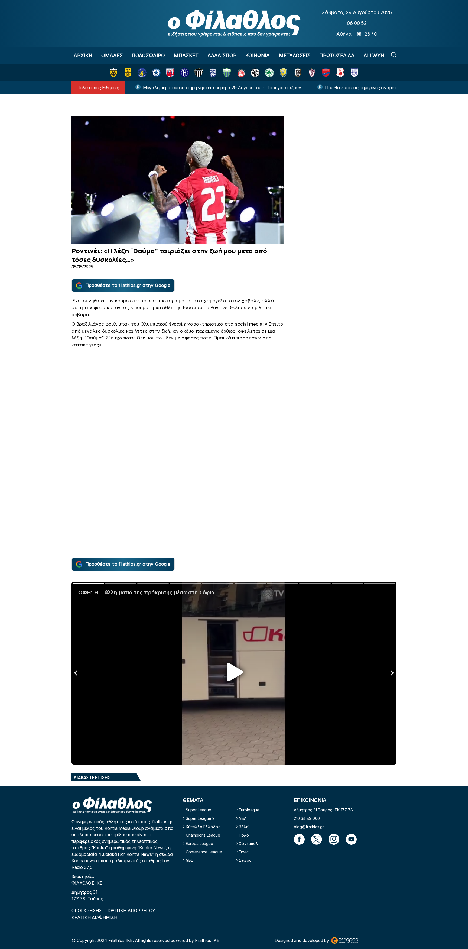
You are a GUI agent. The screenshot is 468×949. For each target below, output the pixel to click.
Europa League (199, 843)
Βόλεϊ (244, 826)
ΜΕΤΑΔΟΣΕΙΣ (294, 55)
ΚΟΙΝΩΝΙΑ (257, 55)
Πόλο (244, 835)
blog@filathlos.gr (309, 826)
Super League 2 (200, 818)
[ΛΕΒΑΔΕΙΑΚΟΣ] (227, 72)
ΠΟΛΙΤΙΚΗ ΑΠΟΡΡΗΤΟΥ (130, 910)
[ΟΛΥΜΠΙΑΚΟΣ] (241, 72)
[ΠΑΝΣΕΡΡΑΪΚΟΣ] (340, 72)
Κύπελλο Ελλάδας (203, 826)
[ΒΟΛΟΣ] (170, 72)
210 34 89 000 (307, 818)
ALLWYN (373, 55)
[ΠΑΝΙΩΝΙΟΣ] (326, 72)
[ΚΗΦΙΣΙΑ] (212, 72)
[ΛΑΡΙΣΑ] (312, 72)
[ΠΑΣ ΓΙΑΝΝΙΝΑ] (354, 72)
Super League (198, 810)
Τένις (244, 852)
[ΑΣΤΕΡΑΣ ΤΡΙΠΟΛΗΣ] (142, 72)
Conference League (204, 852)
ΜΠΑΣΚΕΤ (186, 55)
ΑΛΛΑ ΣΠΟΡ (221, 55)
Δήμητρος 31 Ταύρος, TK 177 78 (323, 810)
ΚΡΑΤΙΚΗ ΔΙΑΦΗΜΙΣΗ (94, 917)
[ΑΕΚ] (113, 72)
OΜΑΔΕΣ (112, 55)
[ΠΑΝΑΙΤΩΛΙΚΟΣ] (283, 72)
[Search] (393, 54)
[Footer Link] (299, 839)
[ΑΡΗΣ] (128, 72)
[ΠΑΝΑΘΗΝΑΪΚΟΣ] (269, 72)
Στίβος (245, 860)
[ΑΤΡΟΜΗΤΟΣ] (156, 72)
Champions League (203, 835)
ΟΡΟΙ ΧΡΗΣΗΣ (87, 910)
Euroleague (249, 810)
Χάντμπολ (248, 843)
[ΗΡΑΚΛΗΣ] (184, 72)
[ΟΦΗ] (255, 72)
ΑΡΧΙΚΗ (83, 55)
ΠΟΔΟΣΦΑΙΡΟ (148, 55)
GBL (189, 860)
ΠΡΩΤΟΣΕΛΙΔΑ (337, 55)
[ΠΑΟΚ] (298, 72)
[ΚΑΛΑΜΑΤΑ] (198, 72)
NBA (242, 818)
